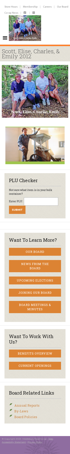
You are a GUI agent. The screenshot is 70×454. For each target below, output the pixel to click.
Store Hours (11, 6)
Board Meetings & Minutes (35, 307)
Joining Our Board (35, 292)
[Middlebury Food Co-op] (24, 22)
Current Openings (35, 366)
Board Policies (25, 417)
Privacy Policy (35, 442)
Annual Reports (26, 405)
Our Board (35, 252)
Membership (30, 6)
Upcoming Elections (35, 280)
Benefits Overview (35, 353)
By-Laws (21, 411)
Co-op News (11, 12)
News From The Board (35, 266)
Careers (47, 6)
